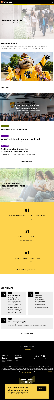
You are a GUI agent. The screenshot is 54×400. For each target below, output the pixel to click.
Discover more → (38, 48)
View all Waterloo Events (27, 333)
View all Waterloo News (27, 161)
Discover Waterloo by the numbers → (27, 270)
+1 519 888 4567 (28, 349)
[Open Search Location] (52, 2)
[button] (47, 2)
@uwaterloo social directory (40, 358)
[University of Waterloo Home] (7, 2)
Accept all (41, 388)
